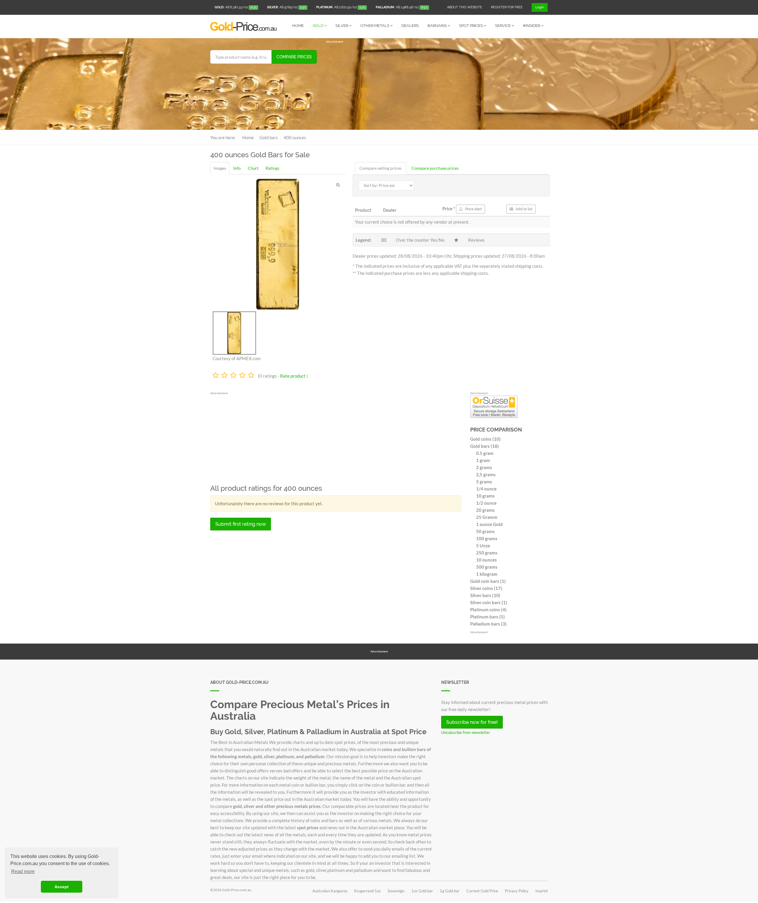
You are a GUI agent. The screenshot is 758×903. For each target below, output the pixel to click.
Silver (342, 25)
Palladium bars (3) (488, 623)
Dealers (410, 25)
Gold (318, 25)
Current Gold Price (482, 890)
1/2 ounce (486, 503)
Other (374, 25)
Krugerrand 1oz (367, 890)
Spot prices (471, 25)
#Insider (532, 25)
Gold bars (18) (484, 446)
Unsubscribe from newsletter (465, 732)
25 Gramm (486, 517)
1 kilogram (486, 574)
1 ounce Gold (489, 524)
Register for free (507, 7)
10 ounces (486, 559)
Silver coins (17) (486, 588)
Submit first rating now (240, 524)
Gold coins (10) (485, 439)
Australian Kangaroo (329, 890)
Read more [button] (23, 871)
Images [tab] (219, 168)
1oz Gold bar (422, 890)
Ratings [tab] (272, 168)
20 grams (485, 510)
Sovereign (396, 890)
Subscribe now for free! (472, 722)
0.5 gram (485, 453)
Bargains (438, 25)
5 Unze (483, 545)
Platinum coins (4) (488, 609)
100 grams (486, 538)
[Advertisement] (437, 85)
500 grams (486, 567)
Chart (253, 168)
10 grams (485, 495)
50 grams (485, 531)
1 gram (483, 460)
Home (298, 25)
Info (237, 168)
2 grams (484, 467)
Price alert (473, 209)
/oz (235, 7)
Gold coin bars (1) (488, 581)
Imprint (541, 890)
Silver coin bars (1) (488, 602)
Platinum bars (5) (487, 616)
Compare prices (294, 56)
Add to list (523, 209)
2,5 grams (486, 474)
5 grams (484, 481)
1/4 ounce (486, 488)
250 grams (486, 552)
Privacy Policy (517, 890)
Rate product (293, 375)
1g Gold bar (450, 890)
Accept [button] (61, 886)
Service (503, 25)
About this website (464, 7)
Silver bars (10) (485, 595)
